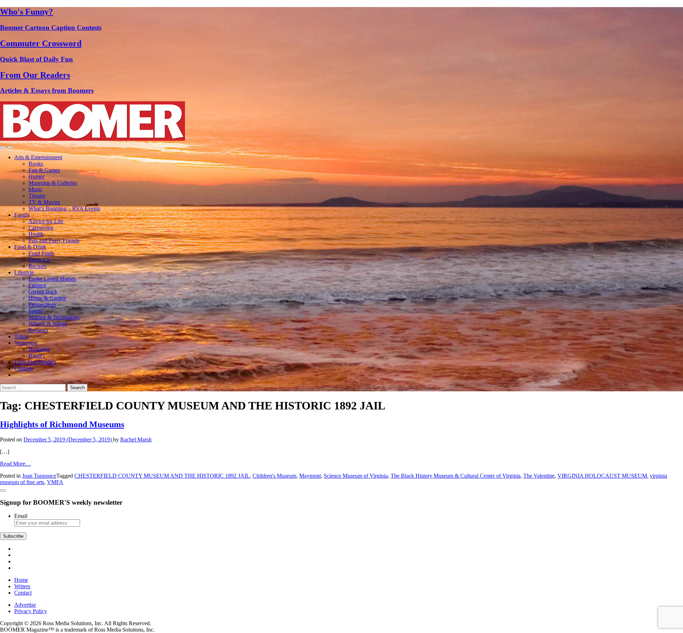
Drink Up (39, 260)
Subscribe (13, 536)
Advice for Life (45, 221)
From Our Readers (35, 362)
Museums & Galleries (52, 183)
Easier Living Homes (52, 279)
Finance (37, 285)
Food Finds (41, 253)
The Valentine (539, 476)
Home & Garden (47, 298)
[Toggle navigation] (3, 147)
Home (21, 580)
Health (35, 234)
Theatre (37, 196)
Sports (35, 311)
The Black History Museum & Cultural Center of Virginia (455, 476)
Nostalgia (39, 349)
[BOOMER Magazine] (92, 139)
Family (22, 215)
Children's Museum (274, 476)
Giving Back (42, 292)
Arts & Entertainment (38, 157)
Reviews (38, 330)
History (36, 356)
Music (35, 189)
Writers (22, 586)
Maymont (310, 476)
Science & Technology (54, 317)
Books (35, 164)
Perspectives (42, 304)
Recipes (37, 266)
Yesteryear (26, 343)
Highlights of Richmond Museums (62, 424)
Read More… (15, 464)
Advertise (25, 605)
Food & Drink (30, 247)
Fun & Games (44, 170)
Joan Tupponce (39, 476)
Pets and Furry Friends (53, 240)
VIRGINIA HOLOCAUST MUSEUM (602, 476)
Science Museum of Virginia (356, 476)
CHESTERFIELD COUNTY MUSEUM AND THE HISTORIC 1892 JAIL (162, 476)
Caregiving (40, 228)
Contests (23, 368)
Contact (23, 593)
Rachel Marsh (136, 439)
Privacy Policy (30, 611)
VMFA (55, 482)
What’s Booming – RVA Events (64, 208)
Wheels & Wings (47, 324)
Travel (21, 336)
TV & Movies (44, 202)
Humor (36, 176)
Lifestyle (24, 272)
